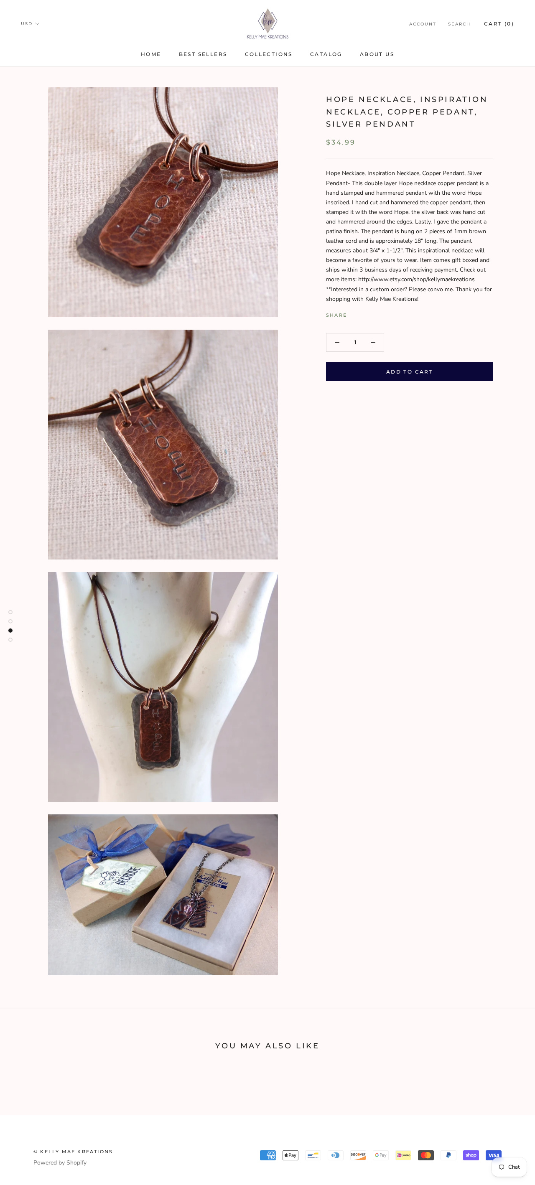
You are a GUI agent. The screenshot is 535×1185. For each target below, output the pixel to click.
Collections (269, 54)
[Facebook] (354, 312)
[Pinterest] (376, 312)
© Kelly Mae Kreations (73, 1151)
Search (459, 24)
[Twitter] (365, 312)
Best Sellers (203, 54)
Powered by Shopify (60, 1163)
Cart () (499, 23)
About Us (377, 54)
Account (422, 24)
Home (151, 54)
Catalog (326, 54)
